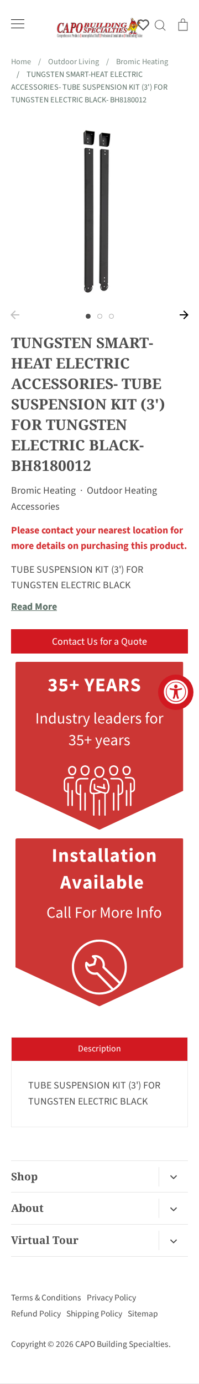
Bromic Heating (43, 490)
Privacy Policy (111, 1298)
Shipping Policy (94, 1314)
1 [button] (88, 316)
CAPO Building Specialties (122, 1344)
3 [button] (111, 316)
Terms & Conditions (46, 1298)
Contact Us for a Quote (99, 642)
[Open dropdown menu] (173, 1176)
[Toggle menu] (18, 23)
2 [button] (99, 316)
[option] (99, 211)
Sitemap (143, 1314)
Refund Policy (36, 1314)
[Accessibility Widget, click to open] (175, 692)
